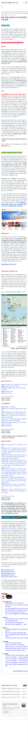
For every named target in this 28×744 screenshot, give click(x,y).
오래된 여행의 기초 (5, 15)
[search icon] (23, 3)
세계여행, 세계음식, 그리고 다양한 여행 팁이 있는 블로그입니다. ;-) (11, 708)
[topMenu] (26, 2)
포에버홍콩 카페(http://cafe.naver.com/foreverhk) (13, 121)
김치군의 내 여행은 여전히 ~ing (9, 3)
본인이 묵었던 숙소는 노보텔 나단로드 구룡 (13, 527)
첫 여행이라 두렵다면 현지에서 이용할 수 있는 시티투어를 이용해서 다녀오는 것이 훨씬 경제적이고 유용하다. (14, 204)
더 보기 (25, 685)
